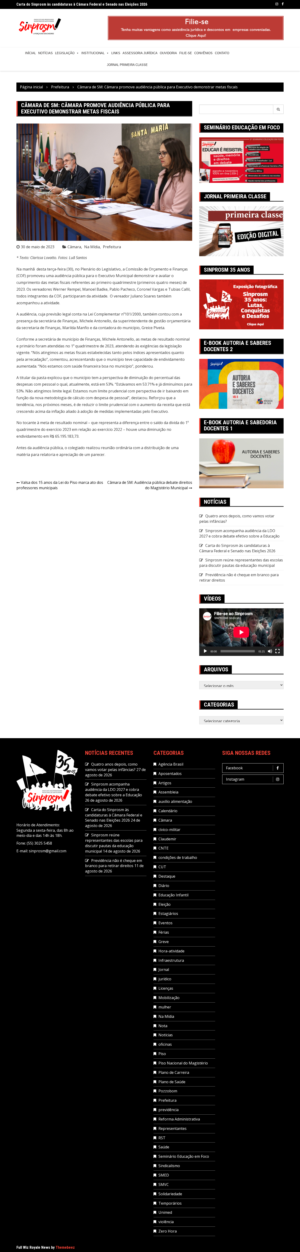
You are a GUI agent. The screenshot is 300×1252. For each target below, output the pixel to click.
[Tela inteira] (277, 651)
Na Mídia (92, 246)
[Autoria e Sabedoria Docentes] (241, 463)
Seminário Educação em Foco (183, 1156)
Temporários (170, 1203)
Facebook (283, 4)
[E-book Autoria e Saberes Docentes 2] (241, 383)
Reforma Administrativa (179, 1119)
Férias (163, 932)
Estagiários (168, 913)
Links (115, 53)
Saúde (163, 1147)
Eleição (164, 904)
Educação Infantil (173, 895)
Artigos (164, 783)
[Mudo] (270, 651)
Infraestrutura (171, 960)
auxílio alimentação (175, 801)
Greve (163, 941)
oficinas (165, 1044)
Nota (162, 1025)
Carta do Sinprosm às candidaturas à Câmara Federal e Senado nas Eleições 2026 (81, 4)
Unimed (165, 1212)
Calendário (167, 810)
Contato (222, 53)
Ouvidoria (168, 53)
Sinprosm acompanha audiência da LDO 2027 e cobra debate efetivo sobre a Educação (239, 533)
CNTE (163, 848)
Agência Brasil (170, 764)
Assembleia (168, 792)
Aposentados (170, 773)
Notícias (45, 53)
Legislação (65, 53)
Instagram (276, 4)
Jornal (163, 969)
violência (166, 1221)
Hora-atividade (171, 951)
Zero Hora (167, 1231)
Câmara (74, 246)
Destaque (166, 876)
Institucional (93, 53)
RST (161, 1137)
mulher (164, 1007)
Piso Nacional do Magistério (183, 1063)
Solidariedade (170, 1193)
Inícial (30, 53)
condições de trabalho (177, 857)
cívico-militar (169, 829)
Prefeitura (112, 246)
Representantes (172, 1128)
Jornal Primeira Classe (127, 65)
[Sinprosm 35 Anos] (241, 304)
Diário (163, 885)
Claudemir (167, 839)
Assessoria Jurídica (140, 53)
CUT (162, 866)
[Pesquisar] (278, 109)
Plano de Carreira (173, 1072)
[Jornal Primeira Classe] (241, 230)
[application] (241, 632)
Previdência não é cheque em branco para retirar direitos (113, 863)
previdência (168, 1109)
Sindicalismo (169, 1165)
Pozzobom (167, 1091)
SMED (163, 1175)
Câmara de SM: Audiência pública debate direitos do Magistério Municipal (149, 485)
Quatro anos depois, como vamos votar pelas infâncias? (111, 767)
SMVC (163, 1184)
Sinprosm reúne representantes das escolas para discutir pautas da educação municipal (241, 562)
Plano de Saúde (171, 1081)
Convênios (203, 53)
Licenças (165, 988)
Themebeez (65, 1247)
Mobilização (169, 997)
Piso (162, 1053)
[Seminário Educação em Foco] (241, 159)
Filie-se (185, 53)
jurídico (164, 978)
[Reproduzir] (205, 651)
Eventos (165, 922)
